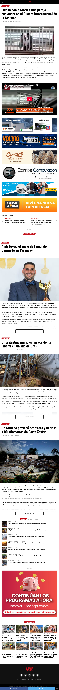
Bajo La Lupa (30, 679)
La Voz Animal (38, 679)
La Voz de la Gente (21, 679)
